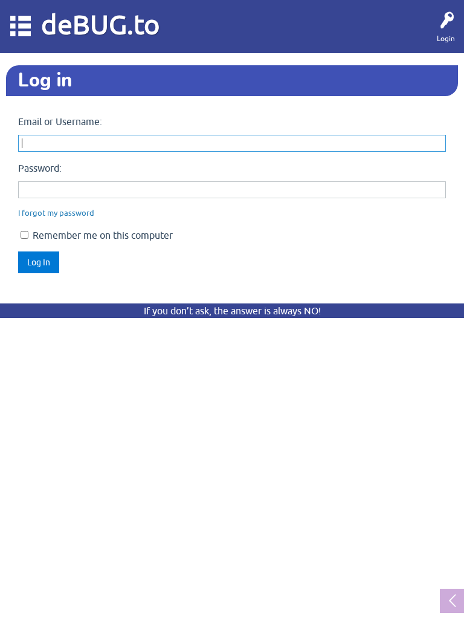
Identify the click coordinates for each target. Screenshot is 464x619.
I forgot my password (56, 213)
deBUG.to (100, 24)
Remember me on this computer (101, 235)
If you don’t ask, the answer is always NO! (232, 310)
